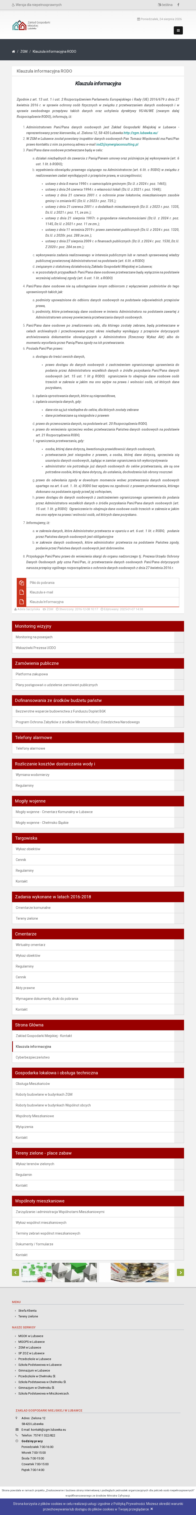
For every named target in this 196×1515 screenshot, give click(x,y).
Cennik (21, 860)
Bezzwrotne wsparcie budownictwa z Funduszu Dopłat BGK (61, 711)
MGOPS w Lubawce (31, 1342)
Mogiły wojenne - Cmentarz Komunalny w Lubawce (54, 812)
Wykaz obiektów (28, 849)
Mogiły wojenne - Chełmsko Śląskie (42, 823)
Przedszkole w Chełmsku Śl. (37, 1376)
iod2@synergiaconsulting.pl (117, 144)
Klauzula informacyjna (33, 1046)
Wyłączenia (24, 1127)
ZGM (23, 51)
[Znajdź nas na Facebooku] (179, 5)
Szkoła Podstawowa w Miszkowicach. (44, 1393)
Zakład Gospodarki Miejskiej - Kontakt (44, 1036)
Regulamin (24, 1175)
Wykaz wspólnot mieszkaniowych (41, 1223)
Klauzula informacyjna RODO (54, 51)
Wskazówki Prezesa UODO (36, 648)
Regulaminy (25, 785)
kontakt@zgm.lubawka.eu (48, 1429)
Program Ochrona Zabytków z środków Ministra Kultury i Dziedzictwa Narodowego (78, 722)
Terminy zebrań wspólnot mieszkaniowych (48, 1233)
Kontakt (21, 881)
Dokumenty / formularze (34, 1244)
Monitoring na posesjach (34, 637)
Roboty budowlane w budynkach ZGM (44, 1094)
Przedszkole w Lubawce (34, 1359)
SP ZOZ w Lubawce (31, 1353)
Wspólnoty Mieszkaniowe (35, 1116)
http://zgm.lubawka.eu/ (141, 133)
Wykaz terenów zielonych (35, 1164)
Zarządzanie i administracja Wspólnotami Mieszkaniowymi (60, 1212)
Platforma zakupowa (32, 674)
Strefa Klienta (27, 1310)
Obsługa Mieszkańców (33, 1084)
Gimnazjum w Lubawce (34, 1370)
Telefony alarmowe (30, 748)
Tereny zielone (27, 918)
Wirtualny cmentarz (30, 945)
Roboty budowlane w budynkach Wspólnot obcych (53, 1105)
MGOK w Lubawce (30, 1336)
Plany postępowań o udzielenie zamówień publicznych (57, 685)
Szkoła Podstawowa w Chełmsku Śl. (42, 1382)
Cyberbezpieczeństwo (33, 1057)
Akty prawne (25, 988)
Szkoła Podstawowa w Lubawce (40, 1365)
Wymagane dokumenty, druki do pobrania (47, 999)
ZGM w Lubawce (29, 1347)
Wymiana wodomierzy (32, 775)
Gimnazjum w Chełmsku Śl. (36, 1388)
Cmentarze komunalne (33, 908)
